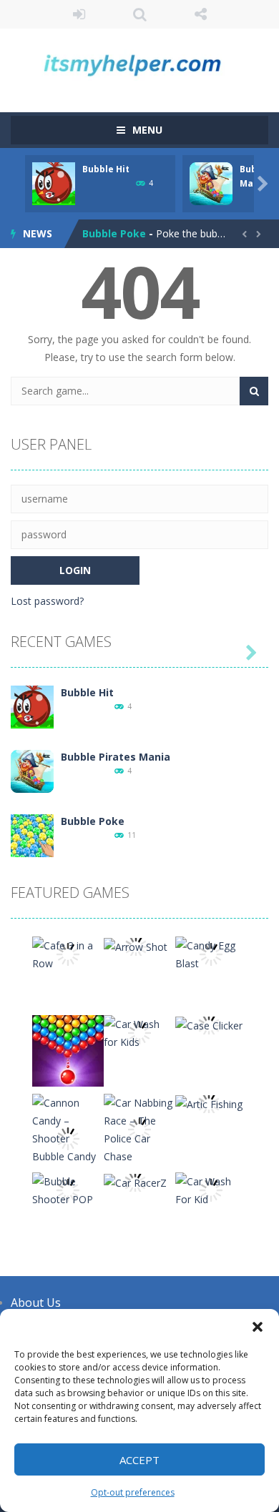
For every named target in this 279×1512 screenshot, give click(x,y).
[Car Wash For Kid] (211, 1189)
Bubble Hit (105, 169)
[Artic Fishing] (209, 1103)
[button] (257, 1327)
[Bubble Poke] (32, 834)
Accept (139, 1460)
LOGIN (79, 14)
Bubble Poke (114, 233)
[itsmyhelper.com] (139, 64)
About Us (36, 1302)
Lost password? (47, 601)
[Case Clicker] (209, 1024)
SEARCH (140, 14)
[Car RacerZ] (135, 1181)
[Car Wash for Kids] (139, 1032)
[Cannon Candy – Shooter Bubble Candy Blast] (68, 1137)
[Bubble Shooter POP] (68, 1189)
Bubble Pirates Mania (115, 757)
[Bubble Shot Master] (68, 1050)
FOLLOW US (200, 14)
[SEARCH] (254, 391)
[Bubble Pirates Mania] (32, 770)
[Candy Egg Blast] (211, 953)
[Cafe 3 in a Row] (68, 953)
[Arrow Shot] (135, 945)
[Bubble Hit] (32, 706)
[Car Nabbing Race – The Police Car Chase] (139, 1128)
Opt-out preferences (133, 1492)
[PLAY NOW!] (53, 182)
